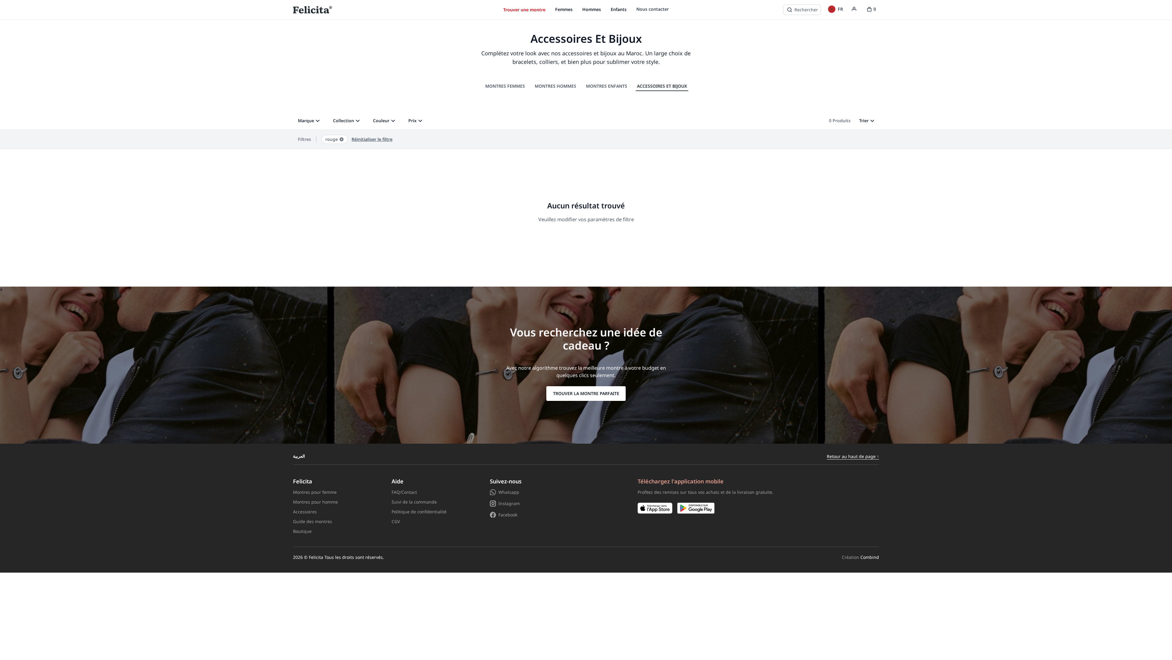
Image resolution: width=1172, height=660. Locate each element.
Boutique (302, 531)
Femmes (564, 9)
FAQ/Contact (404, 492)
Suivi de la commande (414, 502)
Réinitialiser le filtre (372, 139)
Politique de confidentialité (419, 512)
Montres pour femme (315, 492)
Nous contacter (652, 9)
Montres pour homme (315, 502)
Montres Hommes (555, 86)
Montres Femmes (505, 86)
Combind (869, 557)
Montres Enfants (606, 86)
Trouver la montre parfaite (586, 393)
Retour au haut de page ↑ (853, 456)
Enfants (619, 9)
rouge (331, 139)
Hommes (591, 9)
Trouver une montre (524, 10)
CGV (396, 521)
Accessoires (305, 512)
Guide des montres (312, 521)
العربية (299, 456)
